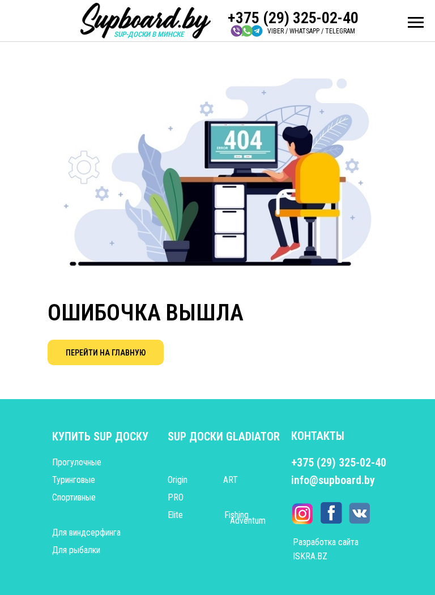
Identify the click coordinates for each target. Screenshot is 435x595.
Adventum (248, 520)
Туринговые (73, 479)
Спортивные (74, 497)
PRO (176, 497)
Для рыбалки (76, 550)
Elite (175, 515)
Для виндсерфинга (86, 532)
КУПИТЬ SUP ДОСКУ (100, 436)
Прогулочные (76, 462)
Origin (177, 479)
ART (230, 479)
